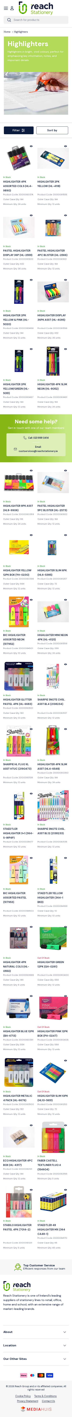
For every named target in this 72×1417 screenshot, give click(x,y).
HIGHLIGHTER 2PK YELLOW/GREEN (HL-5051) (16, 389)
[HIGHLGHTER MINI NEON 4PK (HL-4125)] (53, 611)
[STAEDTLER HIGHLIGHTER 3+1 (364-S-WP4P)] (19, 805)
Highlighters (21, 31)
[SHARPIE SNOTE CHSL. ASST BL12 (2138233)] (53, 805)
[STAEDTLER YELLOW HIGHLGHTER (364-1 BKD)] (53, 870)
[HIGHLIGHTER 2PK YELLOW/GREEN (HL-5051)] (19, 361)
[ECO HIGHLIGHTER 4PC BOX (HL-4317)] (19, 1137)
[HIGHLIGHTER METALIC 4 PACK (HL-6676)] (19, 1072)
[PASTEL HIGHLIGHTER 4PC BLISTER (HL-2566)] (53, 227)
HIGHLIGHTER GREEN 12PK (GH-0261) (50, 964)
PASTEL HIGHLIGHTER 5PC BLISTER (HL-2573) (52, 508)
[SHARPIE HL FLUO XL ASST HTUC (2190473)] (19, 741)
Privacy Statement (27, 1401)
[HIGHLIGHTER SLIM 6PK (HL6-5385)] (53, 547)
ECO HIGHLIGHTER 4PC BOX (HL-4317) (18, 1163)
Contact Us (48, 1401)
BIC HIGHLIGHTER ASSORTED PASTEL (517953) (15, 898)
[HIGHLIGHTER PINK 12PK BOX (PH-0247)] (53, 1008)
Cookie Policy (23, 1396)
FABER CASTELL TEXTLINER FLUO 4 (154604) (49, 1165)
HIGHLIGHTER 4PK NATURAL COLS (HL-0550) (16, 966)
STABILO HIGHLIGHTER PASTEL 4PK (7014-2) (17, 1227)
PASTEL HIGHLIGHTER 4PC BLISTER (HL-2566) (52, 253)
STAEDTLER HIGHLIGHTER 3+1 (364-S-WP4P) (18, 833)
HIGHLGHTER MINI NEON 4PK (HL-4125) (52, 637)
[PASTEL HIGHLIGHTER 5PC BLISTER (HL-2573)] (53, 482)
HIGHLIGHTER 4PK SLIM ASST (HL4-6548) (52, 766)
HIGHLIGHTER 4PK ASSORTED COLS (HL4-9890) (17, 186)
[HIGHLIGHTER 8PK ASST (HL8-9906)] (19, 482)
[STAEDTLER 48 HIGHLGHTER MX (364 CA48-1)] (53, 1201)
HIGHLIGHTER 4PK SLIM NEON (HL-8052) (52, 386)
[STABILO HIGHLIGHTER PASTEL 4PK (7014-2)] (19, 1201)
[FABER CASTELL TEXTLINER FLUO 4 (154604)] (53, 1137)
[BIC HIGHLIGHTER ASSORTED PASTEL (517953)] (19, 870)
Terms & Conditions (45, 1396)
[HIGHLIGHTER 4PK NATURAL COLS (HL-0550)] (19, 939)
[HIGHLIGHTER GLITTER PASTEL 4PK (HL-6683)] (19, 676)
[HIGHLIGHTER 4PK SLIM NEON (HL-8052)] (53, 361)
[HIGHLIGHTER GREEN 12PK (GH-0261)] (53, 939)
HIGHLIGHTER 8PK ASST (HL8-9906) (18, 508)
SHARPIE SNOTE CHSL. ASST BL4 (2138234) (51, 702)
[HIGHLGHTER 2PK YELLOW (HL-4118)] (53, 158)
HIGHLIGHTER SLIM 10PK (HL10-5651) (52, 1098)
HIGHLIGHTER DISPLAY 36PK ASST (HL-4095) (51, 317)
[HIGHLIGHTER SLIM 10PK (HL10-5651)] (53, 1072)
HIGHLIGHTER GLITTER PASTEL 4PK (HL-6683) (17, 702)
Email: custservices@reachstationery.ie (38, 449)
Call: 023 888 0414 (38, 437)
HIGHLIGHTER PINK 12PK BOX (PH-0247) (52, 1033)
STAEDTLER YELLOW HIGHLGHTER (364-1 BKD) (50, 898)
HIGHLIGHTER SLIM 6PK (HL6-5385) (52, 572)
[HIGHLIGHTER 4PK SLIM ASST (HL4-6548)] (53, 741)
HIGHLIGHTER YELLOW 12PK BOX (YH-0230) (17, 572)
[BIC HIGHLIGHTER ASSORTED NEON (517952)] (19, 611)
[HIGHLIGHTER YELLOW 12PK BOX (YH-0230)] (19, 547)
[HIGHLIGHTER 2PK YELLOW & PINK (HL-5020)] (19, 292)
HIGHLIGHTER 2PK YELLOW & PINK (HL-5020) (16, 320)
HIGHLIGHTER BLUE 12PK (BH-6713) (18, 1033)
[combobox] (36, 20)
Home (7, 31)
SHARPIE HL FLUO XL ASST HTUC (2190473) (17, 766)
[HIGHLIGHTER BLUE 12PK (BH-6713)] (19, 1008)
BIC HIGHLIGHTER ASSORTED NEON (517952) (14, 639)
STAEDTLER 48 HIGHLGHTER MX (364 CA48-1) (51, 1229)
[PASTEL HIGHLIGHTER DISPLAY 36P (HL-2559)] (19, 227)
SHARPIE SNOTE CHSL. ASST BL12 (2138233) (51, 831)
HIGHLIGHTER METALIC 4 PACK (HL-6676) (17, 1098)
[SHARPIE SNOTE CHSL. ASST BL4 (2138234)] (53, 676)
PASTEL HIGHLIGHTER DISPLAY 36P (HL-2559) (17, 253)
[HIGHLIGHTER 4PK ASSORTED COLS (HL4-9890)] (19, 158)
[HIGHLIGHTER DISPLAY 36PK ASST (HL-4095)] (53, 292)
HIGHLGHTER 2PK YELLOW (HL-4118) (48, 184)
